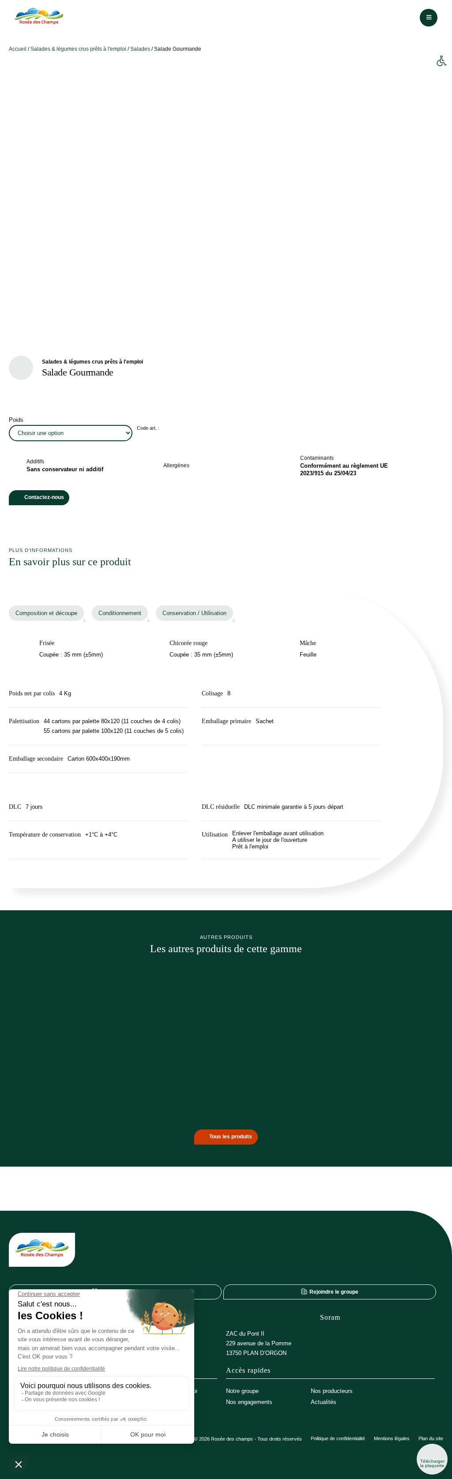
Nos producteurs (332, 1391)
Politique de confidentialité (338, 1438)
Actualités (323, 1402)
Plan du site (430, 1438)
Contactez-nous (44, 497)
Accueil (17, 49)
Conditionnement (119, 613)
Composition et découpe (46, 613)
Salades (140, 49)
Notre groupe (242, 1391)
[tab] (46, 613)
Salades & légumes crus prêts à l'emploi (78, 49)
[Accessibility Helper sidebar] (441, 61)
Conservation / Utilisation (194, 613)
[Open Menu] (428, 17)
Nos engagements (249, 1402)
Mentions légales (392, 1438)
